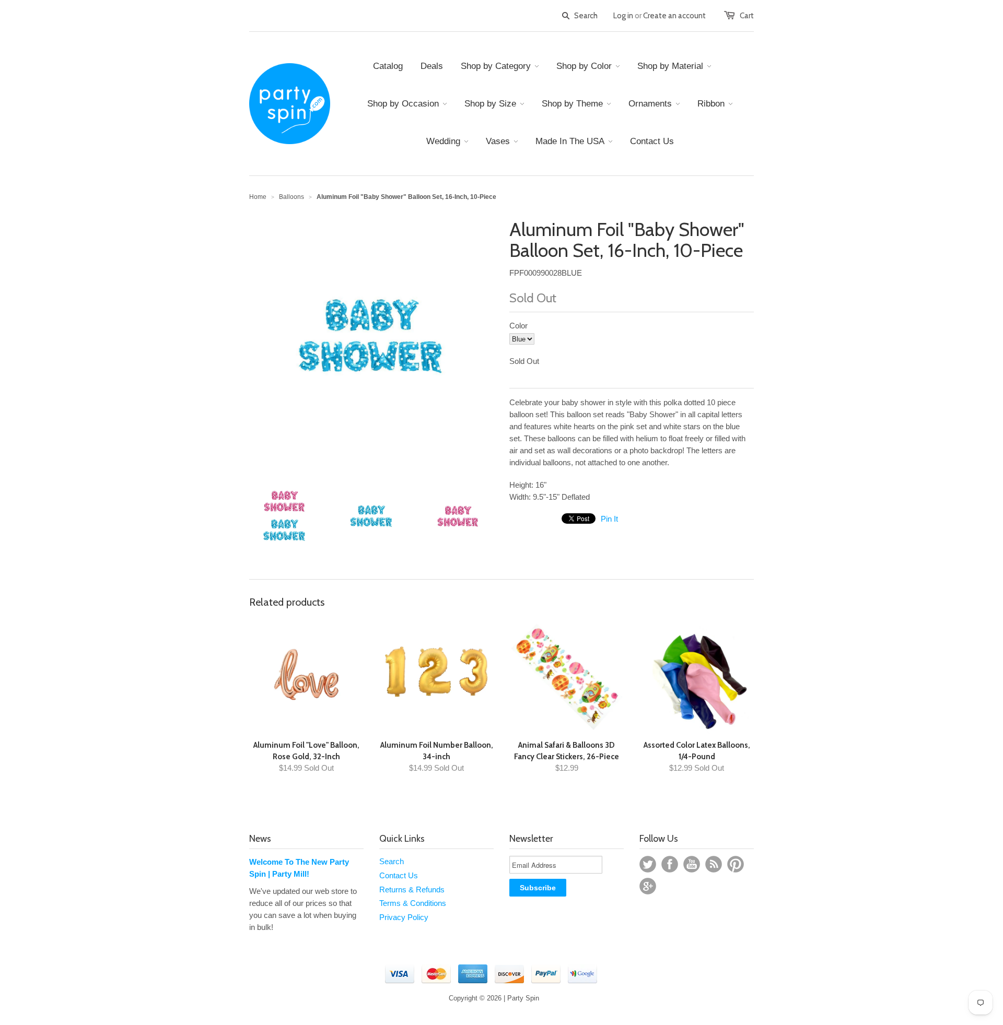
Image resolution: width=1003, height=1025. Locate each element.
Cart (747, 15)
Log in (623, 15)
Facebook (669, 864)
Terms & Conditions (412, 903)
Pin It (609, 518)
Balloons (291, 197)
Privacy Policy (403, 917)
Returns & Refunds (412, 889)
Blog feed (713, 864)
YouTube (691, 864)
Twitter (647, 864)
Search (391, 861)
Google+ (647, 886)
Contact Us (398, 875)
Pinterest (735, 864)
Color (518, 325)
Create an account (674, 15)
